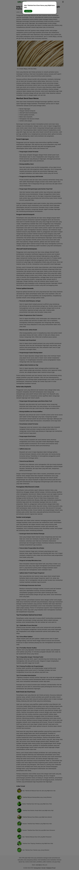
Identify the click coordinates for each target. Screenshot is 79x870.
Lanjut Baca (28, 11)
